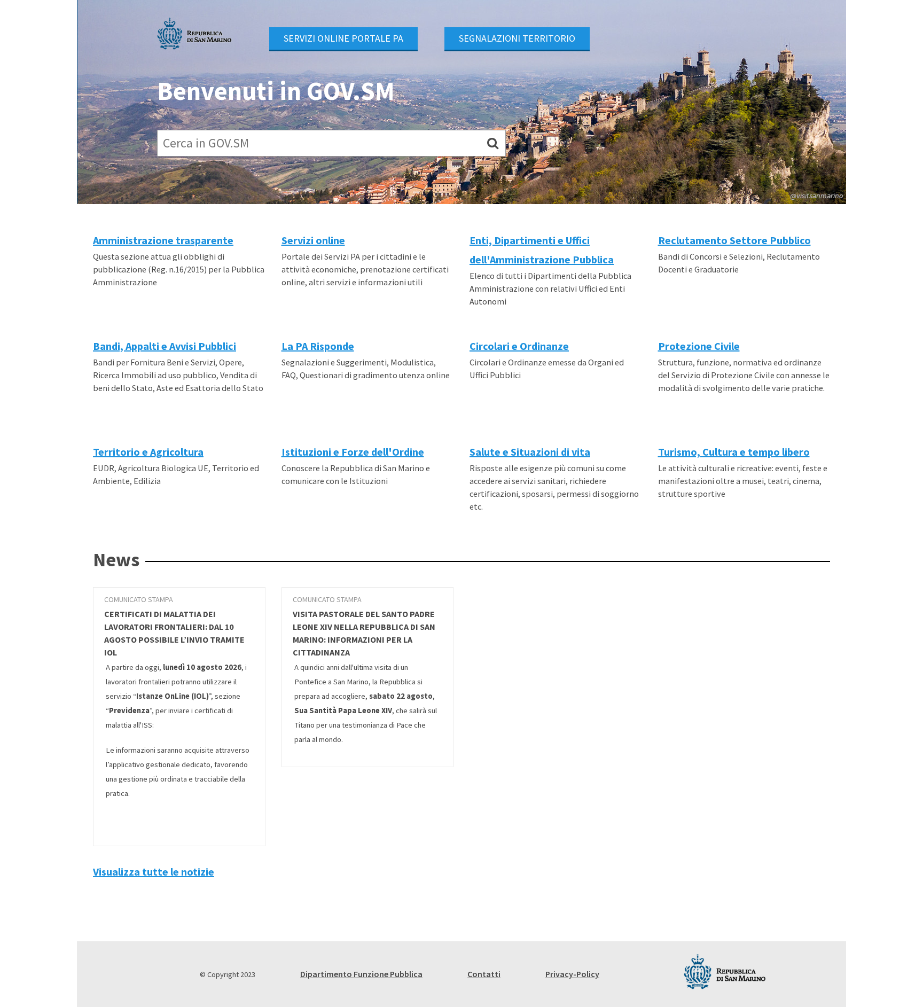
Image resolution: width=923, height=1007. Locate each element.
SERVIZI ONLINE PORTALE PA (343, 38)
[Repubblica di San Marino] (194, 34)
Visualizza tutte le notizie (153, 871)
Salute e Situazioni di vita (530, 451)
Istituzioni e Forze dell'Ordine (352, 451)
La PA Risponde (317, 346)
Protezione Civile (699, 346)
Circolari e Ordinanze (519, 346)
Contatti (483, 974)
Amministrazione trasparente (163, 240)
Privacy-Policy (572, 974)
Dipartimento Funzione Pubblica (361, 974)
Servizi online (313, 240)
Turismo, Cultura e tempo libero (734, 451)
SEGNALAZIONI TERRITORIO (517, 38)
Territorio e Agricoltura (148, 451)
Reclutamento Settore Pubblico (734, 240)
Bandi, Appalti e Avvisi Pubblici (164, 346)
